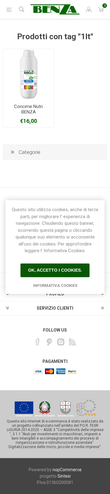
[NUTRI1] (28, 74)
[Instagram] (61, 342)
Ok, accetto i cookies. (55, 270)
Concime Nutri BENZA (28, 109)
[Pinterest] (49, 342)
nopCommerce (67, 469)
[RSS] (72, 342)
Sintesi (64, 476)
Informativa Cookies (55, 285)
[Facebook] (37, 342)
